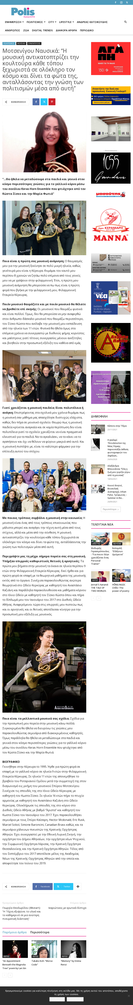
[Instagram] (121, 2)
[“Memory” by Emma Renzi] (73, 949)
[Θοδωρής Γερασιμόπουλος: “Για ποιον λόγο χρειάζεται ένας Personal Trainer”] (100, 538)
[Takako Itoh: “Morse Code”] (44, 949)
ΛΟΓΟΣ (6, 956)
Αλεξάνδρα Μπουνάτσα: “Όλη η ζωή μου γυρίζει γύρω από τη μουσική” (119, 470)
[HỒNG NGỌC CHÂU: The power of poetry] (121, 575)
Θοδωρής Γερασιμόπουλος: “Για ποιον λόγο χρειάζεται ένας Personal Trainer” (100, 556)
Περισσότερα (39, 932)
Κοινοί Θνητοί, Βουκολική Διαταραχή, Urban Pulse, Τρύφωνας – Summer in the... (117, 491)
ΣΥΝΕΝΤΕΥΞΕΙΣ (34, 43)
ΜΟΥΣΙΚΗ (21, 43)
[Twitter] (127, 2)
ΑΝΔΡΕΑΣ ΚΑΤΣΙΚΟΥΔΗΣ (92, 22)
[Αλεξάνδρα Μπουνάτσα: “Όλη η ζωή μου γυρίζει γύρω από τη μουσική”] (98, 469)
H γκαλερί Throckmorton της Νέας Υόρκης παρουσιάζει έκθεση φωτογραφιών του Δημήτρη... (118, 447)
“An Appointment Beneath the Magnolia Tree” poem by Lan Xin (14, 964)
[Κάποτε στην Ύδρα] (98, 429)
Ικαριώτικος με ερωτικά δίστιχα (67, 907)
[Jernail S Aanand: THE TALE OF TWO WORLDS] (100, 575)
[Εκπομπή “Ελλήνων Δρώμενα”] (121, 538)
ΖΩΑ (26, 30)
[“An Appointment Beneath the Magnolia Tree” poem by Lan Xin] (15, 949)
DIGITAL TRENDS (42, 30)
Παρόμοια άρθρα (14, 932)
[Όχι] (128, 996)
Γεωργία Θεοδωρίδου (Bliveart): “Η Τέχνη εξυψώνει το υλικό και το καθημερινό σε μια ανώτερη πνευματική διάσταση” (21, 913)
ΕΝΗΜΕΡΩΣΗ (13, 22)
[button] (125, 22)
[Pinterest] (51, 101)
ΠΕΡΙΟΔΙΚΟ (87, 30)
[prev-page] (4, 975)
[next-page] (10, 975)
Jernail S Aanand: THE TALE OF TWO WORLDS (99, 587)
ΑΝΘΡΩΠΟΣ (12, 30)
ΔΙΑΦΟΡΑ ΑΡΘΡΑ (66, 30)
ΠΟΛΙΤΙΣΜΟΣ (35, 22)
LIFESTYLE (65, 22)
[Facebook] (115, 2)
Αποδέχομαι (57, 999)
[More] (78, 886)
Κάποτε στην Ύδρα (117, 425)
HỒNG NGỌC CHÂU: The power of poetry (120, 587)
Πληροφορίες (75, 999)
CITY (51, 22)
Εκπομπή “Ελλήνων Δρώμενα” (117, 551)
